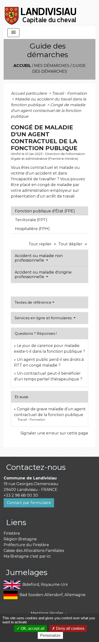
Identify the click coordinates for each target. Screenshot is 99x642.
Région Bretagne (20, 539)
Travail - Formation (69, 93)
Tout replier (43, 244)
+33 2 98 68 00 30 (21, 495)
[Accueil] (41, 13)
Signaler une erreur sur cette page (54, 433)
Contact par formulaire (29, 502)
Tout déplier (73, 244)
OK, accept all (32, 628)
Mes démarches (51, 65)
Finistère (12, 533)
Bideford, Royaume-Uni (45, 584)
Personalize (50, 635)
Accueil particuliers (29, 93)
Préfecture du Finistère (26, 545)
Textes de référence (33, 302)
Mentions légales (47, 613)
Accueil (22, 65)
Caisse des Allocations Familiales (34, 550)
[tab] (49, 210)
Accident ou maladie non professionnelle (39, 258)
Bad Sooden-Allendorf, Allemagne (52, 595)
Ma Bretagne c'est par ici (27, 556)
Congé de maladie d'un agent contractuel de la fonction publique (48, 111)
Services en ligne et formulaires (44, 318)
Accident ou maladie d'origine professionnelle (43, 274)
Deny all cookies (69, 628)
